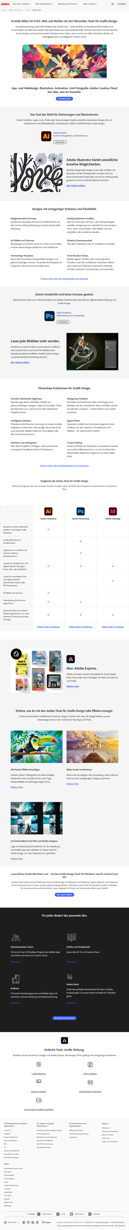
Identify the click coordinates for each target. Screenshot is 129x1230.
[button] (113, 4)
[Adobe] (5, 4)
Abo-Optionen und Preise (64, 1018)
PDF (5, 1144)
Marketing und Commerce (67, 4)
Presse (6, 1182)
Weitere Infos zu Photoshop (80, 627)
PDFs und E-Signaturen (43, 4)
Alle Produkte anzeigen (11, 1157)
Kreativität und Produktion (45, 1140)
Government (73, 1137)
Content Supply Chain (43, 1134)
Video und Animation (10, 1140)
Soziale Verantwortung (11, 1185)
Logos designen (39, 1073)
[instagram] (28, 1222)
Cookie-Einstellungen (117, 1222)
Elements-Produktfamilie (11, 1151)
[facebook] (24, 1222)
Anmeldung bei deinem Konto (13, 1168)
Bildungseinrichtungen (76, 1130)
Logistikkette (8, 1192)
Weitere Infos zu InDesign (113, 627)
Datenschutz (89, 1222)
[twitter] (32, 1222)
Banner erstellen (38, 1091)
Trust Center (8, 1195)
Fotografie (7, 1134)
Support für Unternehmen (110, 1141)
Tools (27, 10)
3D (5, 1147)
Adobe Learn (106, 1138)
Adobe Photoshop (64, 312)
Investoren (7, 1189)
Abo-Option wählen (76, 185)
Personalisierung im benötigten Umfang (49, 1130)
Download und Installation (110, 1131)
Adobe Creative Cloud (15, 10)
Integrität (7, 1199)
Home (3, 10)
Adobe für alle (8, 1202)
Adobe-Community (108, 1135)
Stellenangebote (9, 1175)
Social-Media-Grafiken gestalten (39, 1109)
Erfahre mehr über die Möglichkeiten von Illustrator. (64, 278)
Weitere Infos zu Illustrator (48, 627)
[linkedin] (37, 1222)
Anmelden (122, 4)
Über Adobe (7, 1172)
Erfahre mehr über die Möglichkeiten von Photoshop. (64, 465)
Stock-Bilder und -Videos (11, 1154)
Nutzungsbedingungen (102, 1222)
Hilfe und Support (89, 4)
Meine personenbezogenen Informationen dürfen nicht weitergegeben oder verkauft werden (85, 1226)
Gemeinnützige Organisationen (79, 1134)
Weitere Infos (73, 686)
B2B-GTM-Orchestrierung (44, 1144)
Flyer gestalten (90, 1073)
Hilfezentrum (106, 1128)
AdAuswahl (121, 1226)
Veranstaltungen (9, 1179)
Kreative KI (7, 1130)
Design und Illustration (11, 1137)
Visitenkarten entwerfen (90, 1091)
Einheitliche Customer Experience (47, 1137)
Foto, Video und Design (21, 4)
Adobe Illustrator (60, 132)
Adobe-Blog (7, 1206)
